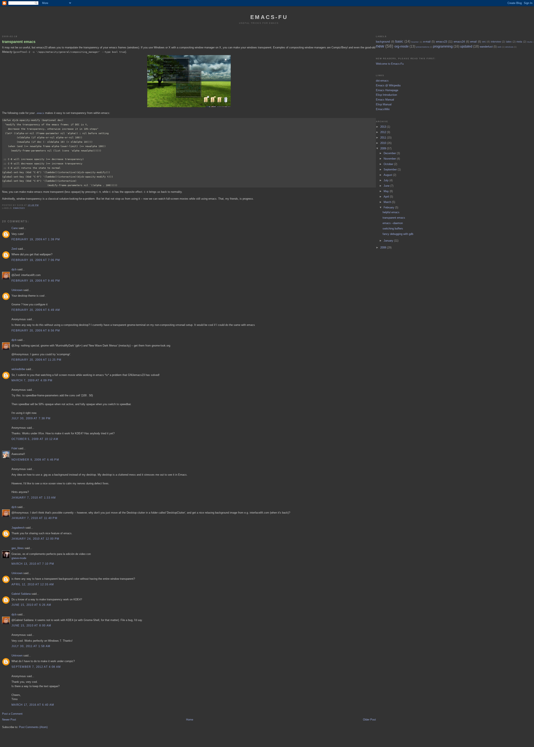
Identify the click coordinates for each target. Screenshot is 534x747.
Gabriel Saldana (21, 593)
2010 (383, 143)
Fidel (14, 448)
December (390, 153)
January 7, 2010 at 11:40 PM (34, 518)
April (387, 196)
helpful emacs (391, 212)
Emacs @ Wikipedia (388, 85)
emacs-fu (269, 17)
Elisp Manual (384, 104)
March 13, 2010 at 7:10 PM (32, 563)
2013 (383, 126)
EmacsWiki (383, 109)
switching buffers (393, 228)
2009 (383, 148)
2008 (383, 247)
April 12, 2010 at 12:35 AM (32, 584)
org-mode (401, 46)
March (388, 202)
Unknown (17, 290)
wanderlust (486, 46)
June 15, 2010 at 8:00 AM (31, 625)
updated (466, 46)
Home (189, 719)
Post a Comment (12, 713)
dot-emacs (382, 80)
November (390, 158)
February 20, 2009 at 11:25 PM (36, 359)
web (499, 47)
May (387, 191)
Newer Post (9, 719)
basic (399, 41)
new (380, 46)
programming (443, 46)
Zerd (14, 248)
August (388, 174)
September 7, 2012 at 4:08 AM (36, 666)
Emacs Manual (385, 99)
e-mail (427, 41)
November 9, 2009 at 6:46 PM (35, 459)
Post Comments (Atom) (33, 727)
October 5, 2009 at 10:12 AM (34, 439)
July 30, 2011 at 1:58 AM (30, 646)
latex (508, 41)
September (391, 169)
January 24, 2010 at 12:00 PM (35, 538)
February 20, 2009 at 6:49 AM (35, 309)
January (389, 240)
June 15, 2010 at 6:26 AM (31, 604)
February (389, 207)
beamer (415, 42)
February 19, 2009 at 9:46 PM (35, 280)
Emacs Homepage (387, 90)
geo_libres (17, 548)
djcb (13, 269)
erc (484, 41)
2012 (383, 132)
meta (519, 41)
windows (509, 47)
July (386, 180)
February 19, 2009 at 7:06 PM (35, 260)
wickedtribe (18, 369)
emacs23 (19, 208)
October (389, 164)
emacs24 (459, 41)
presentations (422, 47)
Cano (14, 228)
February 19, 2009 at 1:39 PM (35, 239)
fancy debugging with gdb (398, 234)
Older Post (369, 719)
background (383, 41)
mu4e (530, 42)
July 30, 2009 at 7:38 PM (30, 418)
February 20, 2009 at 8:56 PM (35, 330)
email (473, 41)
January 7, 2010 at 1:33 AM (33, 497)
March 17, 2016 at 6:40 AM (32, 704)
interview (496, 41)
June (387, 185)
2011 (383, 137)
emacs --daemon (393, 223)
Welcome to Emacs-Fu (390, 63)
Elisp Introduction (386, 94)
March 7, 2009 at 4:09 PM (31, 380)
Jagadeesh (18, 527)
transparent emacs (18, 42)
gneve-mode (18, 558)
